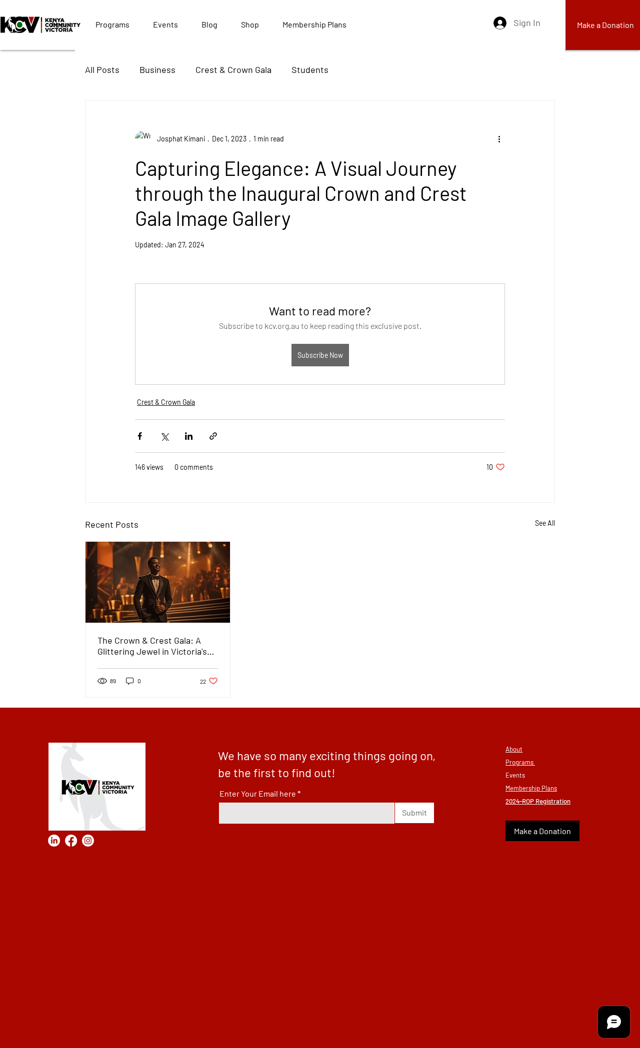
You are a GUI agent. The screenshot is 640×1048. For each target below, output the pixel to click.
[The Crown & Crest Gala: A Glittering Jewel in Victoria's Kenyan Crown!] (158, 582)
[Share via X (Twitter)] (164, 436)
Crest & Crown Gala (234, 69)
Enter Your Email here (258, 794)
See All (545, 523)
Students (310, 69)
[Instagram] (88, 841)
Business (158, 69)
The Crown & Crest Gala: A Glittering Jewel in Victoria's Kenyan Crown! (152, 646)
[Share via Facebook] (139, 436)
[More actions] (499, 138)
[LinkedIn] (54, 841)
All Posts (102, 69)
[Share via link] (213, 436)
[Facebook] (71, 841)
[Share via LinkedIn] (189, 436)
